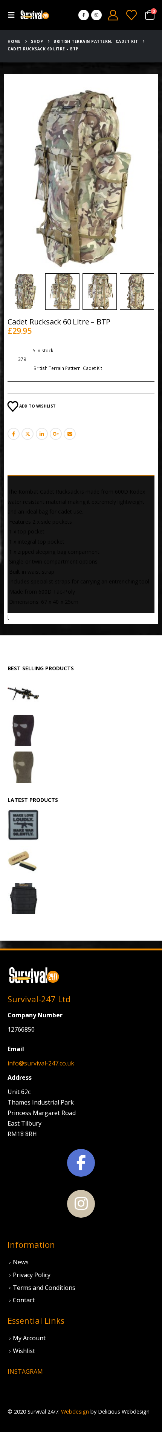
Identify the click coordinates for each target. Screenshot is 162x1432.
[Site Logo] (35, 15)
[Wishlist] (131, 15)
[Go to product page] (23, 693)
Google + (56, 434)
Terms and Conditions (44, 1287)
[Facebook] (83, 15)
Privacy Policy (31, 1275)
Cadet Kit (92, 368)
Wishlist (24, 1351)
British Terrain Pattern (57, 368)
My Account (29, 1338)
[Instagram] (96, 15)
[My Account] (113, 15)
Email (70, 434)
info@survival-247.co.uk (41, 1063)
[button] (14, 15)
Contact (24, 1300)
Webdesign (75, 1411)
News (21, 1262)
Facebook (14, 434)
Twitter (27, 434)
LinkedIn (42, 434)
